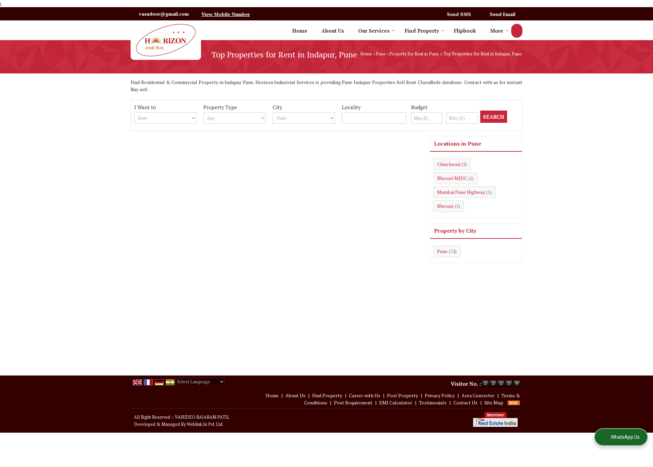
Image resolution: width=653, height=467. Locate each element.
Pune (381, 54)
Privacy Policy (440, 395)
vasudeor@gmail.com (164, 14)
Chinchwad (448, 164)
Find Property (422, 30)
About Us (332, 30)
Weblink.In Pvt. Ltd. (205, 424)
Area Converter (478, 395)
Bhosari (445, 206)
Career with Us (364, 395)
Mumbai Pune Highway (461, 192)
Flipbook (465, 30)
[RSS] (514, 402)
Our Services (374, 30)
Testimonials (433, 402)
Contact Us (465, 402)
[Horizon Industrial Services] (166, 40)
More (496, 30)
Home (299, 30)
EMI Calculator (395, 402)
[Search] (516, 31)
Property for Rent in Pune (414, 54)
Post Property (402, 395)
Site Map (493, 402)
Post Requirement (353, 402)
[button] (225, 14)
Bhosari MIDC (452, 178)
